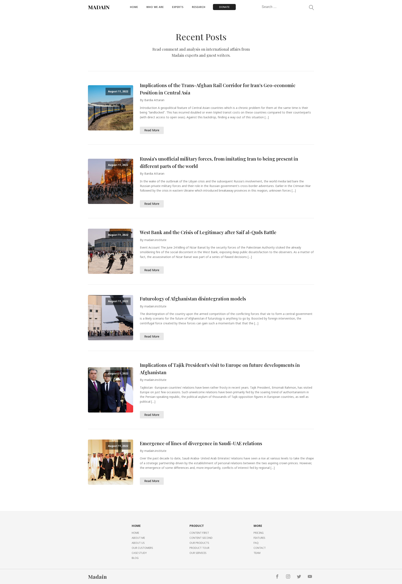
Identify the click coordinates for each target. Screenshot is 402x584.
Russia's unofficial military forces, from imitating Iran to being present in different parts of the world (219, 162)
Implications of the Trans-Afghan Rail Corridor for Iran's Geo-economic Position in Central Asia (217, 89)
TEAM (257, 553)
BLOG (135, 558)
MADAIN (99, 7)
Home (134, 7)
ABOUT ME (138, 538)
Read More (151, 130)
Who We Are (155, 7)
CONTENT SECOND (201, 538)
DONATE (224, 7)
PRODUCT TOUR (199, 548)
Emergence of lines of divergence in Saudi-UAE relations (201, 443)
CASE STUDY (139, 553)
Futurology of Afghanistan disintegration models (193, 298)
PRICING (259, 533)
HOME (135, 533)
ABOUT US (138, 543)
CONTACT (260, 548)
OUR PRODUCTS (199, 543)
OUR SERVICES (197, 553)
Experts (178, 7)
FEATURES (259, 538)
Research (198, 7)
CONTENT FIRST (199, 533)
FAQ (256, 543)
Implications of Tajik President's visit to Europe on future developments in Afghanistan (220, 368)
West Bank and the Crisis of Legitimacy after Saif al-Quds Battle (208, 232)
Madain (97, 576)
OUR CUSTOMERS (142, 548)
